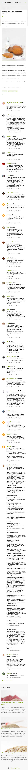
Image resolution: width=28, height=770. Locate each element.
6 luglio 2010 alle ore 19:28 (13, 159)
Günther (9, 673)
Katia (8, 115)
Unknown (9, 434)
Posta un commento (7, 680)
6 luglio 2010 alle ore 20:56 (13, 223)
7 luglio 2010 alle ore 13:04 (13, 352)
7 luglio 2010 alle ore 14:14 (13, 362)
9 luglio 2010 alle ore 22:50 (13, 430)
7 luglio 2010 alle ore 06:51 (13, 278)
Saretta (8, 296)
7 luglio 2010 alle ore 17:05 (13, 374)
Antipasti (4, 91)
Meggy (8, 227)
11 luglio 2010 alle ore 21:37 (14, 625)
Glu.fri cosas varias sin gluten (14, 102)
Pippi (8, 323)
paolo (8, 152)
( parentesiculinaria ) (12, 378)
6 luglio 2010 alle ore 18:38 (13, 132)
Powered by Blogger (15, 768)
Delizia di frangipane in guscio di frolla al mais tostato (14, 752)
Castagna (9, 282)
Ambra (8, 258)
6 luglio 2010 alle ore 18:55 (13, 148)
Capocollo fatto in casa (6, 728)
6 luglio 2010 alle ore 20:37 (13, 210)
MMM (8, 410)
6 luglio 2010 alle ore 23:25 (13, 266)
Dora (8, 214)
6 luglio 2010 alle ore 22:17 (13, 254)
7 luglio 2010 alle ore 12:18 (13, 337)
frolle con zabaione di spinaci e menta (15, 87)
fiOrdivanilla (10, 465)
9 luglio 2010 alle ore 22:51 (13, 442)
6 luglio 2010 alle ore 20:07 (13, 188)
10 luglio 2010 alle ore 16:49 (14, 616)
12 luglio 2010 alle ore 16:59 (14, 669)
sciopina (9, 163)
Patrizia (9, 136)
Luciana (9, 270)
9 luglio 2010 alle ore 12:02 (13, 417)
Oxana (8, 366)
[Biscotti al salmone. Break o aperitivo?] (14, 44)
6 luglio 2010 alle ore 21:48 (13, 237)
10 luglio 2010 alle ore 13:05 (14, 461)
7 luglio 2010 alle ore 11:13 (13, 319)
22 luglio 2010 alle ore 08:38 (14, 677)
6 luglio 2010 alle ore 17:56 (13, 110)
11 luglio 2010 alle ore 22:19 (14, 650)
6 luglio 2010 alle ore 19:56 (13, 171)
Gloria (8, 203)
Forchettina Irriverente (12, 391)
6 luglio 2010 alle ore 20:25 (13, 199)
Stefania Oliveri (11, 193)
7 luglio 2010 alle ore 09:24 (13, 292)
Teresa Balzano (11, 421)
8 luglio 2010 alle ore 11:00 (13, 386)
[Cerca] (26, 2)
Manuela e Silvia (11, 242)
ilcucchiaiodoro (11, 356)
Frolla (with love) (12, 91)
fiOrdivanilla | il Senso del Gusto (12, 2)
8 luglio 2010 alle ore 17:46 (13, 406)
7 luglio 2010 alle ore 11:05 (13, 305)
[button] (2, 16)
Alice (8, 341)
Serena (8, 175)
